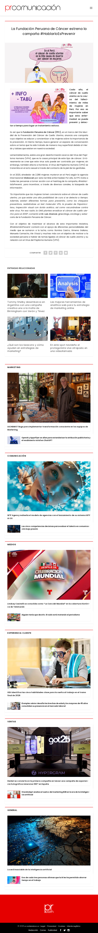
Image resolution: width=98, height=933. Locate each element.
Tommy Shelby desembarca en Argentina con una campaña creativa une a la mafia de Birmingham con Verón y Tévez (26, 306)
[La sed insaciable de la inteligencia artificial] (48, 840)
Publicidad (52, 930)
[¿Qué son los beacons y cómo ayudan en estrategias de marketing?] (27, 329)
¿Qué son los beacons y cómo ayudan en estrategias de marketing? (25, 348)
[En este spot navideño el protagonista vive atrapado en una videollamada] (70, 329)
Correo (43, 930)
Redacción (33, 930)
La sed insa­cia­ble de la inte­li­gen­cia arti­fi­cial (29, 869)
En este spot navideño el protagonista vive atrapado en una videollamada (68, 348)
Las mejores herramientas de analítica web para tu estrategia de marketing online (69, 305)
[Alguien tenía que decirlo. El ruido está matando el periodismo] (13, 617)
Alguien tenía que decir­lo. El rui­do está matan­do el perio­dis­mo (51, 614)
